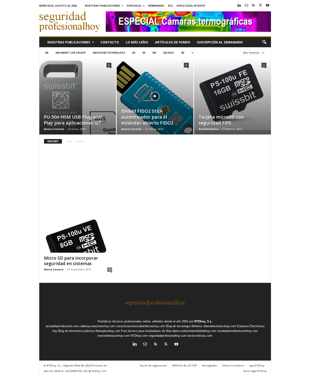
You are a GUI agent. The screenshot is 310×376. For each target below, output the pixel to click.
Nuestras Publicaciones (102, 5)
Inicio (69, 141)
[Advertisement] (155, 182)
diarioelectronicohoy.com (220, 326)
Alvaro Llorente (54, 129)
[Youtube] (267, 5)
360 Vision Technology (109, 52)
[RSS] (253, 5)
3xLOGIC (168, 52)
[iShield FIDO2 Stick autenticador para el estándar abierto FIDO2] (155, 103)
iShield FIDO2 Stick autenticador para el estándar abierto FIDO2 (147, 117)
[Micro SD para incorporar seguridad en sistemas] (78, 234)
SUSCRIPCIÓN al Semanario (220, 42)
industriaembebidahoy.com (198, 331)
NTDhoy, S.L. (203, 321)
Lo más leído (137, 42)
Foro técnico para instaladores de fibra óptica (150, 331)
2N (46, 52)
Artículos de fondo (172, 42)
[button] (264, 42)
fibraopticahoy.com (108, 331)
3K (143, 52)
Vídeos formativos (233, 365)
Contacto (110, 42)
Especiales (134, 5)
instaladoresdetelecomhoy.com (237, 331)
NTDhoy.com (139, 335)
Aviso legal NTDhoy (191, 5)
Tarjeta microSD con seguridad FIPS (221, 120)
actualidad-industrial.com (62, 326)
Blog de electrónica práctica (76, 331)
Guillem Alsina (209, 129)
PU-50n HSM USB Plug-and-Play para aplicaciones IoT (73, 120)
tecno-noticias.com (199, 335)
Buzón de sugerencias (153, 365)
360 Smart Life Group (70, 52)
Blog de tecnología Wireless (184, 326)
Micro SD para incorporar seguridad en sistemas (71, 260)
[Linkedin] (239, 5)
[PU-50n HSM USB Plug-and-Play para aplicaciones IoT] (77, 103)
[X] (260, 5)
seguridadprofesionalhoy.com (167, 335)
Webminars (156, 5)
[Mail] (246, 5)
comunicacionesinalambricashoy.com (140, 326)
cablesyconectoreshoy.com (97, 326)
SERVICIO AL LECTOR (184, 365)
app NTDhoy (256, 365)
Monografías (209, 365)
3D (133, 52)
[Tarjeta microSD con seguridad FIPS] (232, 94)
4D (182, 52)
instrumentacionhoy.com (114, 335)
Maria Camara (54, 269)
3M (154, 52)
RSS (170, 5)
